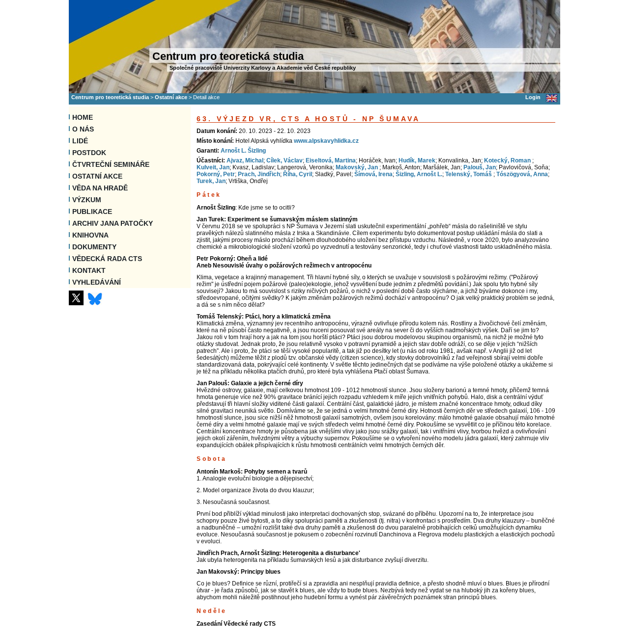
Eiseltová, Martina (331, 160)
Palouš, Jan (479, 167)
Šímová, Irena (373, 174)
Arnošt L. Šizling (243, 150)
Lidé (80, 141)
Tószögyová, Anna (522, 174)
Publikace (92, 211)
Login (533, 97)
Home (82, 117)
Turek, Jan (211, 181)
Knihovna (90, 235)
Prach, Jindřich (259, 174)
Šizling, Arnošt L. (419, 174)
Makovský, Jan (357, 167)
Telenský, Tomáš (469, 174)
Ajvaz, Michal (245, 160)
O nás (83, 129)
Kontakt (89, 270)
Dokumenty (94, 247)
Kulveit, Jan (213, 167)
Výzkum (86, 200)
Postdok (89, 153)
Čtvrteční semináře (110, 164)
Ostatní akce (171, 97)
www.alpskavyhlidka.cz (326, 140)
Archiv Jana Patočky (112, 223)
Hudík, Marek (417, 160)
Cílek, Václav (284, 160)
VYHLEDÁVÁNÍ (96, 282)
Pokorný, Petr (216, 174)
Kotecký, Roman (508, 160)
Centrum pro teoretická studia (110, 97)
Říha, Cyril (297, 174)
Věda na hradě (100, 188)
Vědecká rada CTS (107, 259)
